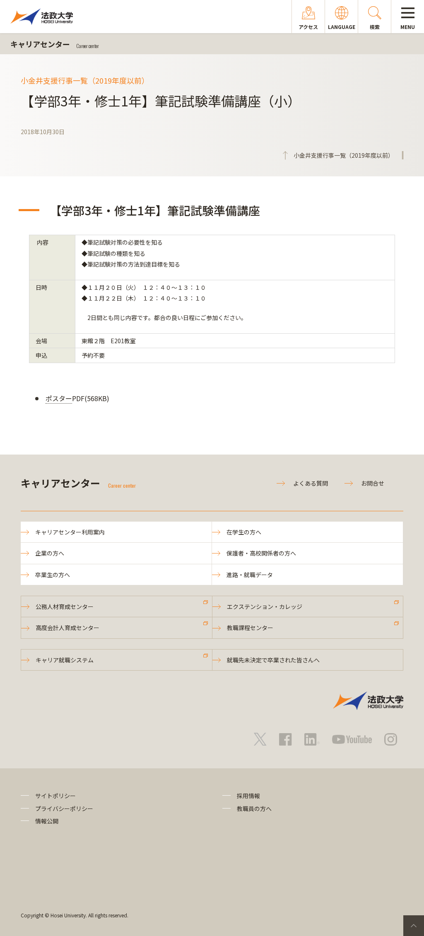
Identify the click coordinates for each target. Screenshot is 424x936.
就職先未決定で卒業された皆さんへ (273, 660)
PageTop (413, 925)
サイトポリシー (55, 796)
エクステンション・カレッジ (264, 606)
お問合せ (372, 483)
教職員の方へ (254, 808)
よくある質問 (310, 483)
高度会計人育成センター (67, 627)
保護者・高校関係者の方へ (261, 553)
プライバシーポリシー (64, 808)
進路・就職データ (249, 574)
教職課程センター (250, 627)
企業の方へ (49, 553)
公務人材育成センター (65, 606)
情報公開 (46, 821)
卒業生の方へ (52, 574)
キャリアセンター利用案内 (70, 532)
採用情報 (248, 796)
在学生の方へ (243, 532)
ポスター (59, 398)
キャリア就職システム (65, 660)
